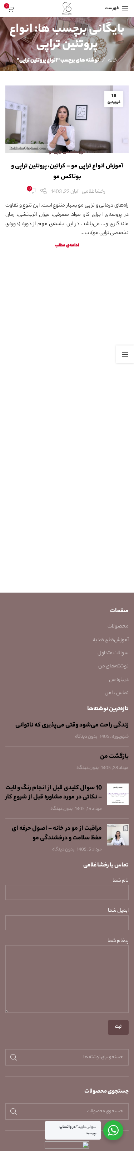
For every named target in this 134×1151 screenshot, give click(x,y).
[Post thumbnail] (118, 798)
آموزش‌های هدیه (111, 640)
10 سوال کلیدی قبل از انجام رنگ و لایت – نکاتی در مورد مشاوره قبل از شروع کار (53, 793)
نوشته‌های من (113, 667)
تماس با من (117, 693)
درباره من (119, 680)
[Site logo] (67, 8)
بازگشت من (114, 757)
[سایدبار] (125, 354)
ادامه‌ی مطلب (67, 246)
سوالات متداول (113, 653)
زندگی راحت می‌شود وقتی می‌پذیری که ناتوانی (72, 725)
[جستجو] (13, 1057)
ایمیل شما (118, 911)
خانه (112, 61)
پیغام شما (118, 941)
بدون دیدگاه (86, 737)
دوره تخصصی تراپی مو (67, 152)
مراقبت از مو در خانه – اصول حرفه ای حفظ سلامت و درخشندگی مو (57, 833)
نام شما (121, 881)
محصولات (118, 627)
